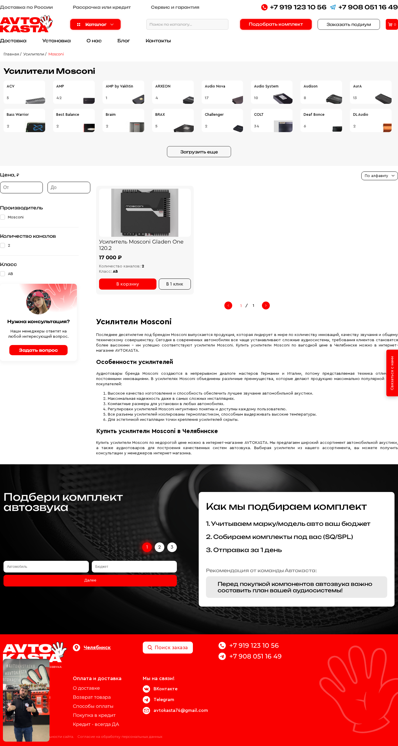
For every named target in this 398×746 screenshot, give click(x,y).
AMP (60, 86)
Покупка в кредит (94, 715)
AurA (357, 86)
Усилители (33, 54)
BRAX (160, 114)
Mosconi (56, 54)
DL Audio (360, 114)
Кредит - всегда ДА (96, 724)
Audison (311, 86)
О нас (94, 40)
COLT (259, 114)
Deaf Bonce (314, 114)
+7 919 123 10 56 (298, 7)
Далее (90, 580)
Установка (56, 40)
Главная (11, 54)
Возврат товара (92, 697)
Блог (123, 40)
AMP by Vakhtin (119, 86)
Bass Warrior (18, 114)
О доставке (86, 688)
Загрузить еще (199, 151)
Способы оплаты (93, 706)
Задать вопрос (38, 350)
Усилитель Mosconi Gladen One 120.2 (141, 245)
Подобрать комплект (276, 24)
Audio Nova (215, 86)
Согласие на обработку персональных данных (120, 736)
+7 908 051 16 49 (368, 7)
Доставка (13, 40)
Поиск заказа (171, 647)
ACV (11, 86)
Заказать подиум (349, 24)
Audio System (266, 86)
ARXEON (162, 86)
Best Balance (67, 114)
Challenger (214, 114)
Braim (111, 114)
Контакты (158, 40)
